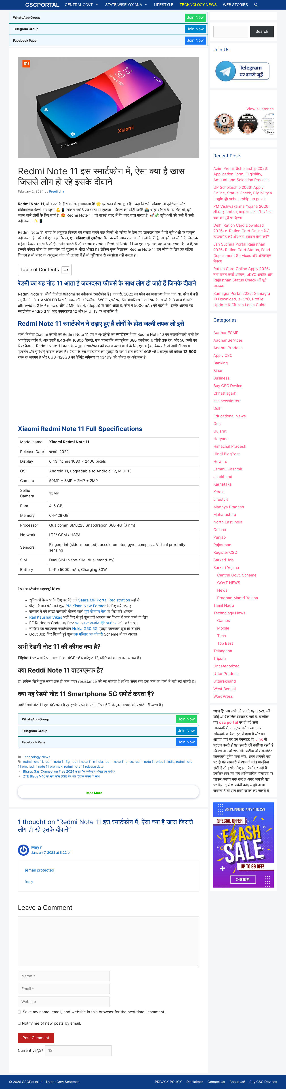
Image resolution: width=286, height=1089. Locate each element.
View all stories (260, 109)
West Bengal (224, 689)
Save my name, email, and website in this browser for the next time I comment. (94, 1012)
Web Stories (235, 5)
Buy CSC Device (227, 386)
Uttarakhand (224, 681)
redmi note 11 (33, 761)
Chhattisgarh (224, 393)
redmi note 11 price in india (154, 761)
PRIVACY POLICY (168, 1082)
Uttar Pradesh (226, 673)
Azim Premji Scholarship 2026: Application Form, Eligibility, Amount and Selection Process (241, 174)
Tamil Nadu (223, 605)
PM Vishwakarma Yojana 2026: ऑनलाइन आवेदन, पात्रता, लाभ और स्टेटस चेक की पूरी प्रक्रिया (242, 212)
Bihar (218, 370)
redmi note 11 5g (57, 761)
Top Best (225, 643)
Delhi (217, 408)
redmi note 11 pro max (45, 766)
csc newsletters (227, 401)
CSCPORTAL (42, 5)
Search (262, 31)
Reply (29, 882)
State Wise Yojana (123, 5)
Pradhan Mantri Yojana (237, 598)
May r (36, 847)
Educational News (229, 416)
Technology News (198, 5)
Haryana (221, 439)
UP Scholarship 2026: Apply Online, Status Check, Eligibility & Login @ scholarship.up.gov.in (242, 193)
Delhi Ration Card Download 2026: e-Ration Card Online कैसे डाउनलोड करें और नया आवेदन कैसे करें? (241, 231)
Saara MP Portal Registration (104, 600)
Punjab (219, 537)
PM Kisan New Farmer (86, 606)
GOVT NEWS (228, 582)
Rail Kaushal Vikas (45, 617)
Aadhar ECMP (225, 332)
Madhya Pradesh (228, 507)
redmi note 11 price (119, 761)
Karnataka (222, 484)
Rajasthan (222, 545)
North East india (227, 522)
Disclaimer (194, 1082)
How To (220, 461)
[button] (256, 5)
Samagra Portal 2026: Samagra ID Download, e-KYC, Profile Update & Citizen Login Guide (241, 299)
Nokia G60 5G (85, 628)
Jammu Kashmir (227, 469)
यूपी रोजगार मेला (95, 611)
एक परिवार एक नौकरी (88, 634)
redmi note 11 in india (87, 761)
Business (221, 378)
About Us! (237, 1082)
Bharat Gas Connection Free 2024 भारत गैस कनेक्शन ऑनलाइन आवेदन (69, 771)
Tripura (219, 658)
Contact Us (216, 1082)
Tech (221, 636)
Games (223, 620)
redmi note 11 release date (83, 766)
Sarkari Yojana (226, 567)
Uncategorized (226, 666)
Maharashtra (224, 514)
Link (259, 739)
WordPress (223, 696)
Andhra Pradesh (228, 348)
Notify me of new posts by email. (51, 1023)
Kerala (219, 492)
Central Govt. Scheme (237, 575)
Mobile (223, 628)
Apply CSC (222, 355)
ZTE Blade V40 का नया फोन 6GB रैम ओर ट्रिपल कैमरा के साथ (61, 776)
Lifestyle (163, 5)
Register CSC (225, 552)
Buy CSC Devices (263, 1082)
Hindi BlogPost (226, 454)
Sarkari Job (223, 560)
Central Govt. (79, 5)
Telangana (222, 651)
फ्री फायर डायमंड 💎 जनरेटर (95, 623)
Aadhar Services (228, 340)
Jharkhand (222, 476)
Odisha (219, 529)
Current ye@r (31, 1050)
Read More (94, 793)
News (222, 590)
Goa (217, 423)
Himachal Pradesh (229, 446)
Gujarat (220, 431)
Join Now (195, 17)
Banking (220, 363)
